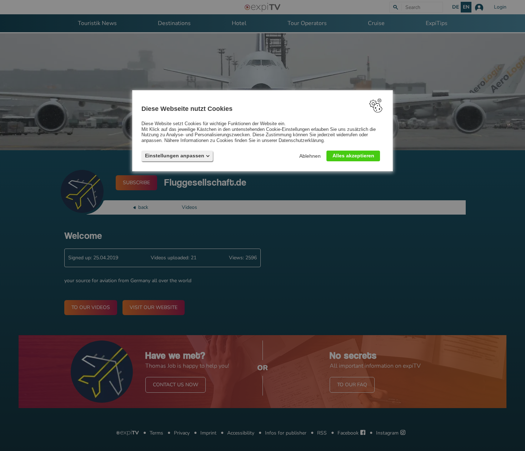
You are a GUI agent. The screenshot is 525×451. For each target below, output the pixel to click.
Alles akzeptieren (353, 155)
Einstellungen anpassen (174, 155)
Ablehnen (310, 156)
